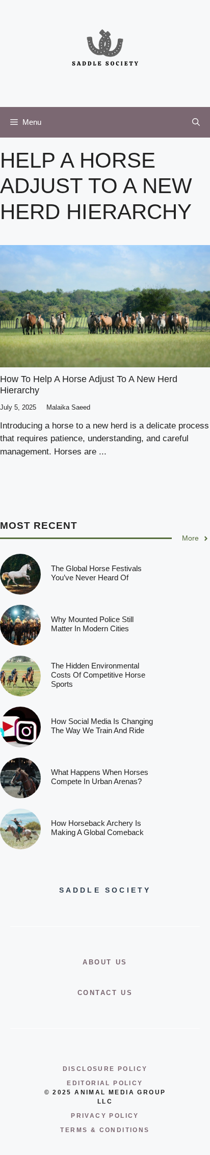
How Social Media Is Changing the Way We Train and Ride (102, 726)
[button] (196, 122)
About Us (105, 962)
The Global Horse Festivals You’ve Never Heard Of (96, 573)
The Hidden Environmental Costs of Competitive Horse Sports (98, 674)
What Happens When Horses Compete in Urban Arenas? (99, 777)
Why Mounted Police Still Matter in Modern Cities (92, 624)
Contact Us (105, 993)
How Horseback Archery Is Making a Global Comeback (97, 828)
